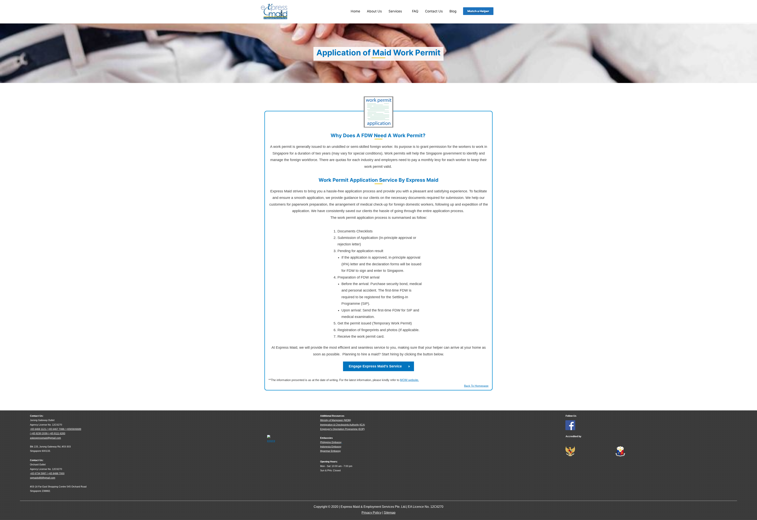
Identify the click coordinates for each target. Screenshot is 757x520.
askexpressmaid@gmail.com (45, 438)
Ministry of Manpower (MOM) (335, 420)
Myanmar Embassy (330, 451)
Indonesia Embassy (330, 446)
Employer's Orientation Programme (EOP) (342, 429)
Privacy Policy (371, 512)
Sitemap (389, 512)
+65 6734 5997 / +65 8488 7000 (47, 473)
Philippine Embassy (330, 442)
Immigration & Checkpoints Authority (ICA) (342, 424)
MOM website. (409, 380)
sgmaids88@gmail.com (42, 477)
